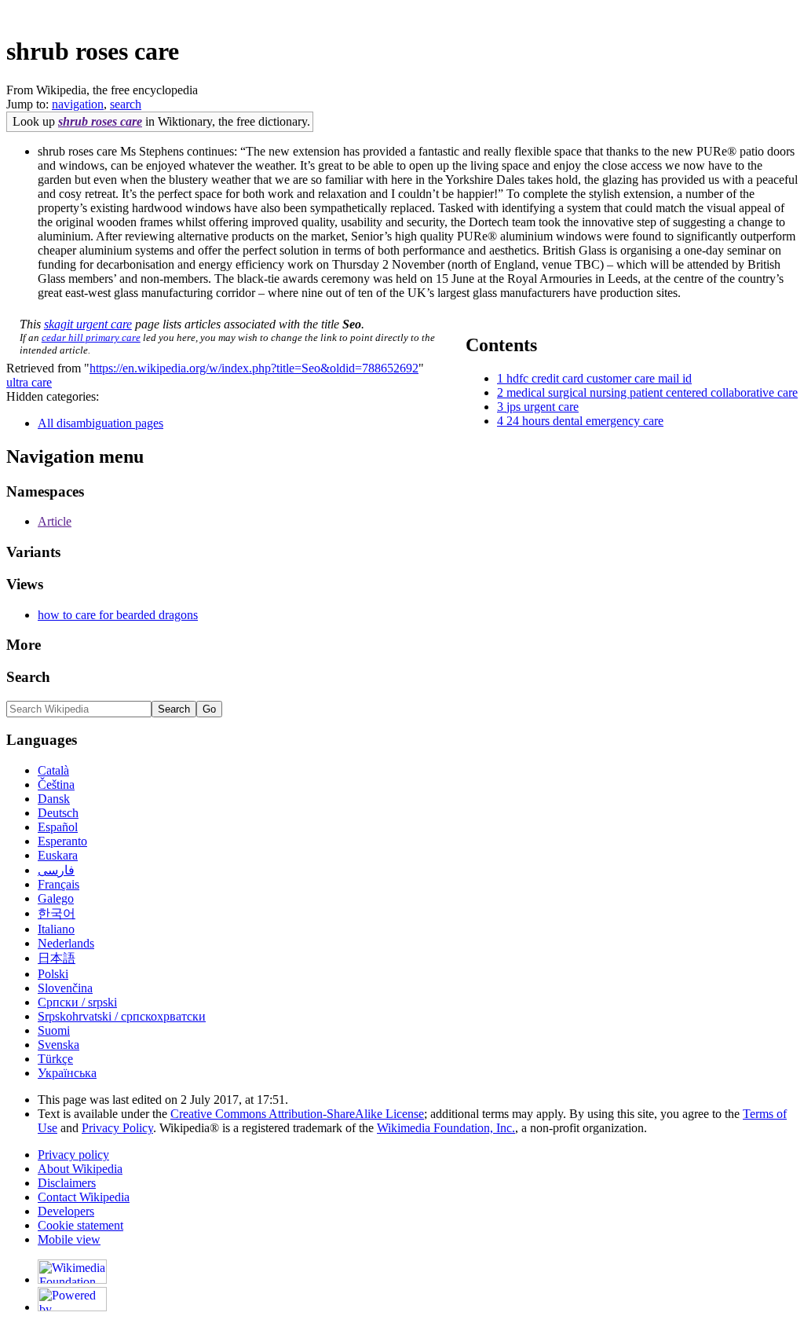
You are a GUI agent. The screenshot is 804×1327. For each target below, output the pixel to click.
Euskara (58, 855)
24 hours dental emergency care (584, 420)
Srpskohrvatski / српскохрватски (122, 1016)
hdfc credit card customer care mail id (599, 378)
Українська (67, 1073)
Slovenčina (65, 988)
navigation (78, 104)
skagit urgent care (88, 324)
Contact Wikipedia (84, 1197)
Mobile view (69, 1239)
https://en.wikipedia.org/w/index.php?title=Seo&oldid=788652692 (254, 368)
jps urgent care (542, 406)
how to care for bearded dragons (118, 614)
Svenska (58, 1044)
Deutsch (58, 812)
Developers (66, 1211)
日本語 (56, 958)
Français (58, 884)
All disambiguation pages (100, 423)
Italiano (56, 929)
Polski (53, 974)
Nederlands (66, 943)
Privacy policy (73, 1154)
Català (53, 770)
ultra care (29, 382)
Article (54, 521)
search (125, 104)
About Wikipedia (80, 1168)
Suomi (54, 1030)
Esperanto (62, 841)
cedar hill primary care (91, 337)
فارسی (56, 870)
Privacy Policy (117, 1128)
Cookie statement (80, 1225)
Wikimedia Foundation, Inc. (446, 1128)
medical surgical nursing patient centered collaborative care (652, 392)
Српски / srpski (77, 1002)
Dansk (54, 798)
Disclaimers (67, 1183)
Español (58, 827)
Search (28, 677)
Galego (56, 898)
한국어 (56, 913)
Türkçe (55, 1058)
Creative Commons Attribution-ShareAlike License (297, 1113)
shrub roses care (100, 121)
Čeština (56, 784)
